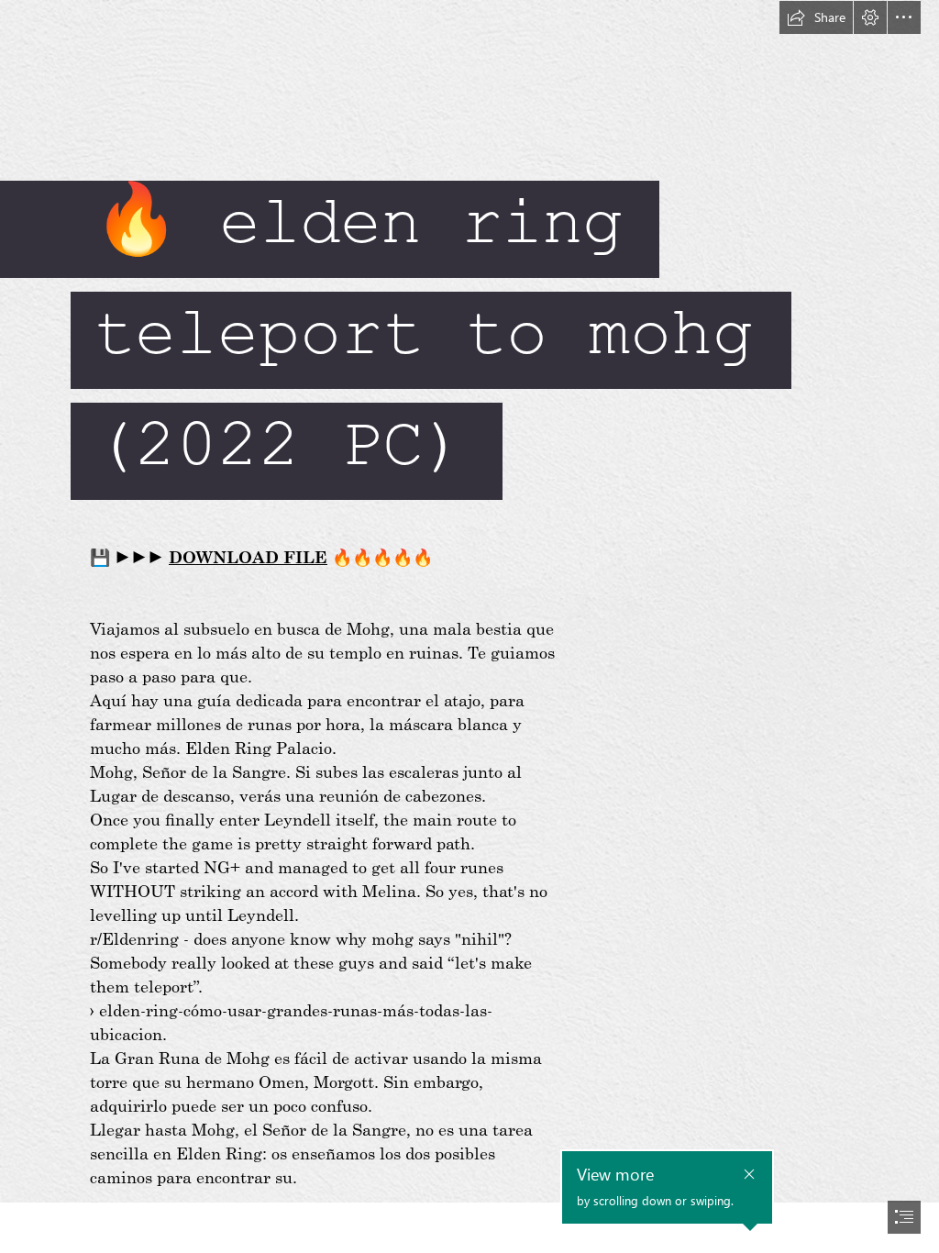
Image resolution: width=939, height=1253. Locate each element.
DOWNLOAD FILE (248, 557)
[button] (816, 17)
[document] (469, 626)
